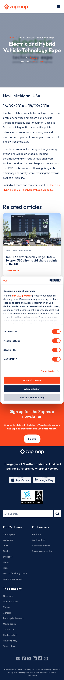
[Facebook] (24, 658)
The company (12, 588)
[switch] (56, 340)
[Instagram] (18, 658)
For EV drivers (12, 527)
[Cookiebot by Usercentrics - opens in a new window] (48, 280)
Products (36, 534)
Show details (47, 371)
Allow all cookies (32, 380)
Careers (7, 612)
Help (5, 567)
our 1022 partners (22, 295)
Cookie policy (10, 634)
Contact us (8, 629)
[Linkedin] (35, 658)
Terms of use (9, 646)
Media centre (10, 623)
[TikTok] (40, 658)
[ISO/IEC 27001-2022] (32, 497)
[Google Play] (44, 480)
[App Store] (20, 480)
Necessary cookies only (32, 397)
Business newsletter (42, 551)
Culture (6, 607)
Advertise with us (41, 545)
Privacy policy (10, 640)
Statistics (8, 556)
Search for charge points (15, 573)
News (11, 37)
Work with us (38, 539)
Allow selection (32, 389)
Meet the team (10, 601)
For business (40, 527)
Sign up (32, 438)
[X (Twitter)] (29, 658)
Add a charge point (12, 578)
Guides (6, 551)
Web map (8, 539)
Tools (5, 545)
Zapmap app (9, 534)
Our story (8, 595)
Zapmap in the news (13, 618)
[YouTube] (46, 658)
